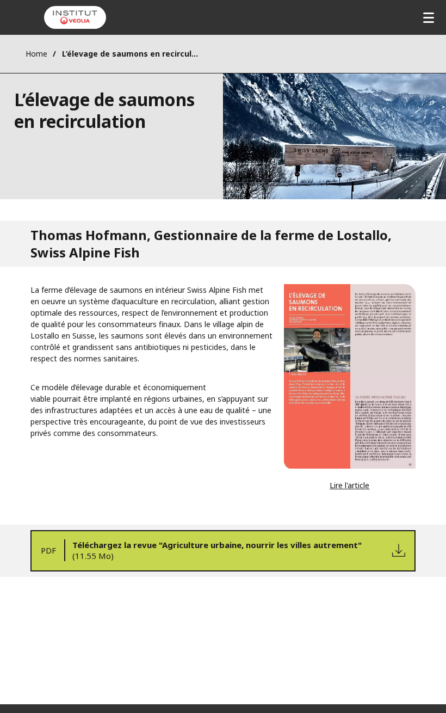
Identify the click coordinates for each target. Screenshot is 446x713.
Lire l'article (349, 485)
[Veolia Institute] (75, 17)
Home (36, 53)
